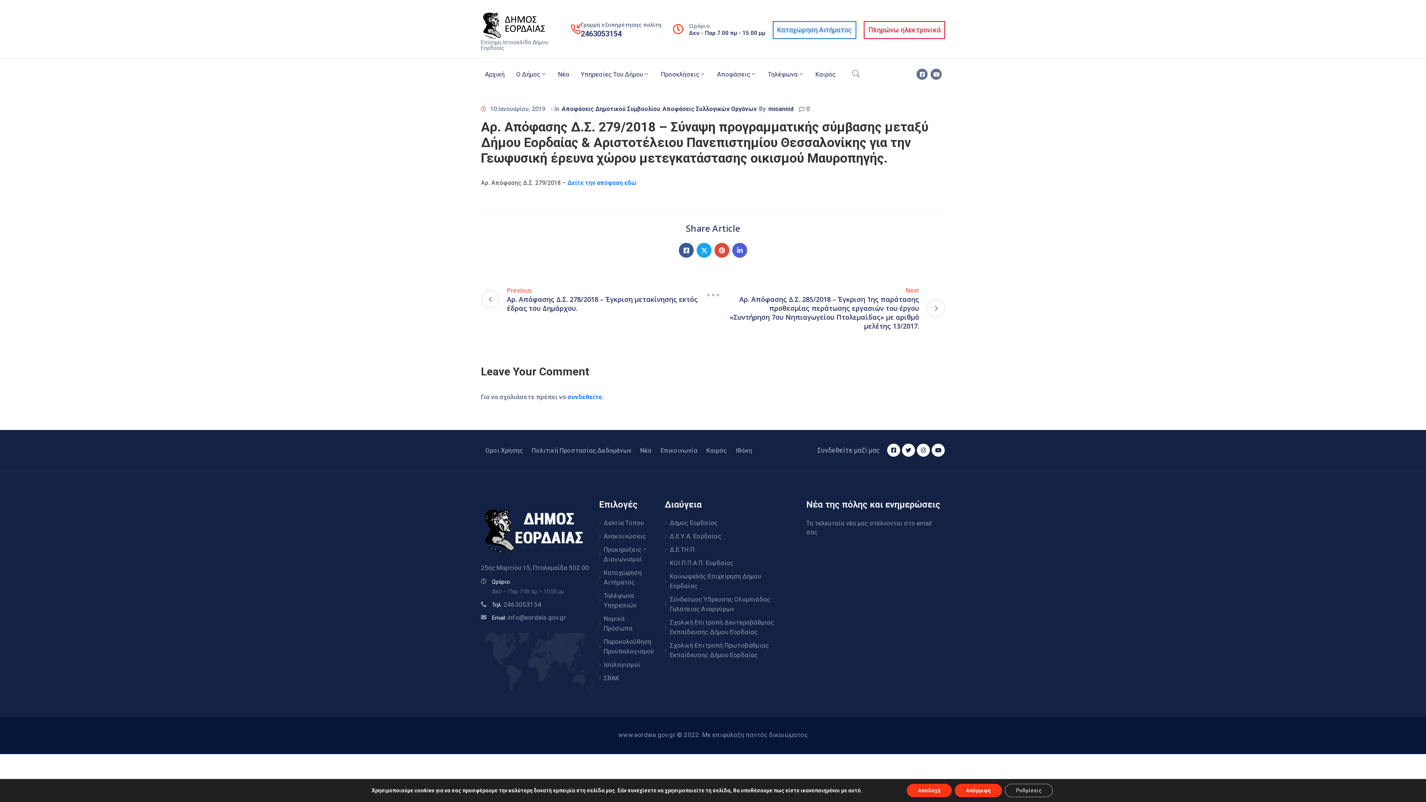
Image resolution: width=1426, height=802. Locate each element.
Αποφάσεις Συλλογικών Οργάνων (709, 109)
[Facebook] (686, 250)
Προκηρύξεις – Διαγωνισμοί (625, 554)
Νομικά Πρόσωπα (618, 623)
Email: (529, 617)
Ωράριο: (501, 581)
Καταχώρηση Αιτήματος (623, 577)
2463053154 (601, 33)
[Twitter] (704, 250)
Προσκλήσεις (680, 74)
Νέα (563, 74)
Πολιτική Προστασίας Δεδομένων (581, 450)
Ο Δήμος (528, 74)
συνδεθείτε (584, 397)
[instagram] (923, 450)
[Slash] (713, 295)
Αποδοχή (929, 790)
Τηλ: (516, 605)
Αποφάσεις (733, 74)
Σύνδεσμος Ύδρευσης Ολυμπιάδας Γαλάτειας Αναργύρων (720, 604)
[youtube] (936, 74)
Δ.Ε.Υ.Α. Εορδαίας (695, 536)
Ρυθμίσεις (1029, 790)
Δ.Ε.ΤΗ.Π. (683, 549)
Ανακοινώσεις (625, 536)
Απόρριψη (978, 790)
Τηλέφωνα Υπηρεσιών (620, 600)
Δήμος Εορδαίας (694, 522)
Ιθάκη (744, 450)
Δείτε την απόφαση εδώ (602, 182)
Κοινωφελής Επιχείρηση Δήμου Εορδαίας (715, 581)
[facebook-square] (922, 74)
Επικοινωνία (679, 450)
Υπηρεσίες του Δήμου (612, 74)
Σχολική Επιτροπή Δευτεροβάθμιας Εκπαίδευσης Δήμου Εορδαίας (722, 627)
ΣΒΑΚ (611, 678)
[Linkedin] (739, 250)
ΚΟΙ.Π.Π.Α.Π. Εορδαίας (702, 563)
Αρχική (495, 74)
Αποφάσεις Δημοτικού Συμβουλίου (611, 109)
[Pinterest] (721, 250)
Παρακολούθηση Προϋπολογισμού (626, 646)
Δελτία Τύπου (624, 522)
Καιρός (825, 74)
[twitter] (908, 450)
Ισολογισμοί (622, 664)
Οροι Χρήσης (504, 450)
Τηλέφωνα (783, 74)
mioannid (781, 109)
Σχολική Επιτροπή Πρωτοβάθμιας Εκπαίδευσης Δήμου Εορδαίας (719, 650)
